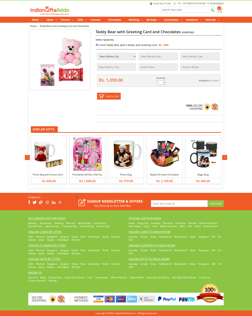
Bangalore (52, 236)
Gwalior (51, 239)
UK (219, 236)
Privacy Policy (55, 277)
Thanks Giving (87, 226)
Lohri (155, 226)
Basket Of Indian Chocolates (164, 174)
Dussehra (155, 223)
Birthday (152, 19)
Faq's (90, 277)
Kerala (105, 236)
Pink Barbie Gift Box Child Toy (87, 174)
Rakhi (35, 19)
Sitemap (52, 280)
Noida (74, 236)
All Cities (76, 239)
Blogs (43, 277)
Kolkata (32, 239)
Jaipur (41, 239)
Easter (197, 226)
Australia (133, 236)
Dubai (153, 236)
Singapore (203, 236)
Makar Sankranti (168, 226)
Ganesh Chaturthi (208, 223)
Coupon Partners (37, 280)
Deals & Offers (137, 277)
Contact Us (204, 277)
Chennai (115, 236)
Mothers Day (84, 223)
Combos (95, 19)
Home (33, 26)
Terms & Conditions (75, 277)
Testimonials (101, 277)
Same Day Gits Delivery (158, 277)
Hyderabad (94, 236)
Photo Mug (126, 174)
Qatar (193, 236)
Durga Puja (142, 223)
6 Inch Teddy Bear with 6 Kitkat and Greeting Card (127, 45)
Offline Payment (118, 277)
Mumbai (40, 236)
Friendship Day (69, 226)
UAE (213, 236)
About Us (33, 277)
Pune (83, 236)
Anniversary (171, 19)
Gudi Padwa (135, 226)
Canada (144, 236)
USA (131, 239)
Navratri (192, 223)
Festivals (210, 19)
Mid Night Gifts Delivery (184, 277)
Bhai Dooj (168, 223)
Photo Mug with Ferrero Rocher (49, 174)
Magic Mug (203, 174)
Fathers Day (100, 223)
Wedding (134, 19)
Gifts (80, 19)
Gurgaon (64, 236)
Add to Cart (112, 96)
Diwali (132, 223)
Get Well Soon (35, 226)
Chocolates (114, 19)
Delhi (30, 236)
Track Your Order (162, 3)
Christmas (180, 223)
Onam (146, 226)
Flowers (65, 19)
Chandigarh (63, 239)
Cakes (49, 19)
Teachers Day (103, 226)
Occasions (192, 19)
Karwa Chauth (210, 226)
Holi (190, 226)
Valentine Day (52, 226)
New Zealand (180, 236)
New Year (70, 223)
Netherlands (165, 236)
